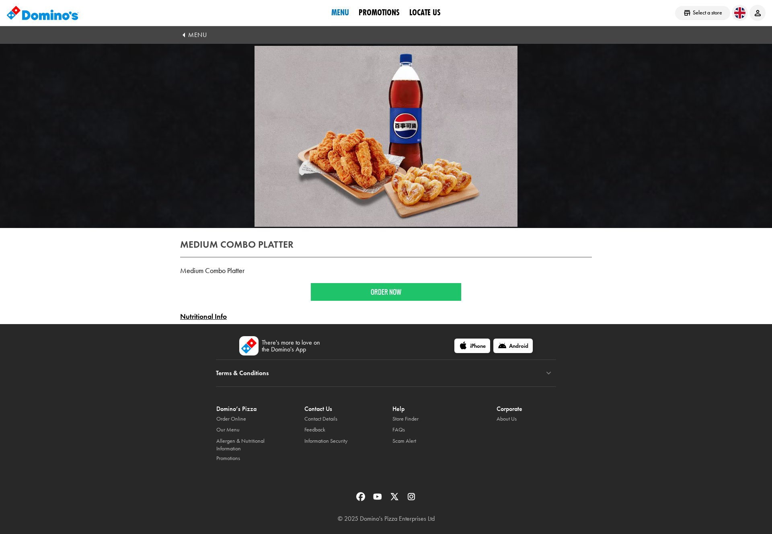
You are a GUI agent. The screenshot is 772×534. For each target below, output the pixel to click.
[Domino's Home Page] (42, 13)
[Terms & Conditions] (548, 373)
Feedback (314, 429)
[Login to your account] (757, 13)
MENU (197, 35)
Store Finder (405, 418)
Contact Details (320, 418)
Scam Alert (404, 440)
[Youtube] (378, 499)
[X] (395, 499)
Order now (386, 292)
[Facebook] (361, 499)
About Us (507, 418)
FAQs (398, 429)
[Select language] (740, 13)
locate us (425, 12)
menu (340, 12)
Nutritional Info (203, 316)
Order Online (231, 418)
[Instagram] (411, 499)
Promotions (379, 12)
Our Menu (228, 429)
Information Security (325, 440)
